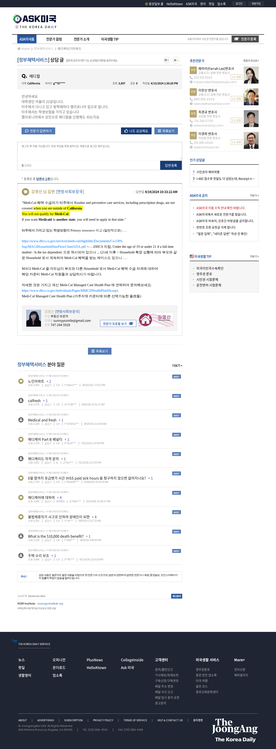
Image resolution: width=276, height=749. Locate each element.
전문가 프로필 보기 (115, 323)
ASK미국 (191, 4)
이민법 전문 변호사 (209, 116)
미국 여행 (202, 680)
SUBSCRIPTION (73, 720)
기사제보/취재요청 (167, 675)
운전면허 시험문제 (208, 285)
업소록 (221, 4)
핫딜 (211, 4)
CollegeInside (132, 659)
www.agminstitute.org (50, 603)
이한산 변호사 (207, 90)
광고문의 (160, 703)
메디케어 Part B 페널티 (45, 439)
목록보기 (168, 131)
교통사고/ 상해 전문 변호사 (214, 73)
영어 (203, 4)
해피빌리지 (241, 675)
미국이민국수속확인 (210, 268)
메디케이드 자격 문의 (43, 458)
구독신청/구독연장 (167, 680)
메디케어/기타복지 (69, 48)
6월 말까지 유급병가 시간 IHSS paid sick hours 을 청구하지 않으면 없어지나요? (87, 478)
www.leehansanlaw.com (212, 104)
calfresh (34, 400)
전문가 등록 (248, 39)
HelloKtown (174, 4)
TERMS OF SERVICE (136, 720)
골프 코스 (202, 686)
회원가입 (256, 3)
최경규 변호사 (207, 112)
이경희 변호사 (207, 133)
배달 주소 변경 (164, 686)
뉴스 (21, 659)
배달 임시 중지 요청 (167, 697)
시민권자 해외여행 (208, 172)
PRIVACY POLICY (103, 720)
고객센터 (161, 659)
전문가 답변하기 (40, 131)
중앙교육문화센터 (207, 692)
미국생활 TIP (109, 39)
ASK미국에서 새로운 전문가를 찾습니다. (221, 214)
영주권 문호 (204, 273)
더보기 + (177, 365)
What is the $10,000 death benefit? (56, 536)
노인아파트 (36, 381)
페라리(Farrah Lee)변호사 (216, 68)
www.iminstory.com (208, 125)
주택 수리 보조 (38, 555)
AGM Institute (26, 603)
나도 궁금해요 (138, 131)
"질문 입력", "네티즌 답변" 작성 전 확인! (222, 233)
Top (14, 640)
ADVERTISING (46, 720)
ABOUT (23, 720)
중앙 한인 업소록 (206, 675)
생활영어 (24, 675)
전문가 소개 (81, 39)
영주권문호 (203, 669)
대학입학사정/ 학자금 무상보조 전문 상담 (36, 608)
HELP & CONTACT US (170, 720)
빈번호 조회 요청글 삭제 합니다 (215, 227)
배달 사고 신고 (164, 692)
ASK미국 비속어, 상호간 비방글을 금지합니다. (225, 221)
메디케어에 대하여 (41, 497)
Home (25, 48)
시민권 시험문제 (207, 279)
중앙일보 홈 (156, 4)
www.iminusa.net (206, 147)
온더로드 (59, 667)
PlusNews (95, 659)
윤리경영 (198, 720)
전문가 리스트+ (251, 61)
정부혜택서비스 (43, 48)
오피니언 (59, 659)
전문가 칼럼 (54, 39)
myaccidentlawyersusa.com (215, 82)
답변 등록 (171, 165)
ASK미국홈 (26, 39)
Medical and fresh (42, 419)
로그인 (239, 3)
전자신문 (239, 669)
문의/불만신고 (164, 669)
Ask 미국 (127, 667)
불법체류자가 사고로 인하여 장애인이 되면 (59, 516)
